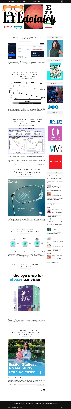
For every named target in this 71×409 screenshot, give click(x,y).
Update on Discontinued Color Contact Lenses (55, 201)
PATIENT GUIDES (26, 1)
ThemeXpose (14, 407)
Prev (39, 151)
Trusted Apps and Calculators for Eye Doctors (26, 38)
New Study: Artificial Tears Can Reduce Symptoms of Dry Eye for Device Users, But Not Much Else (26, 74)
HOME (9, 1)
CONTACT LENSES (19, 1)
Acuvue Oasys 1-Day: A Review (57, 184)
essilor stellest (25, 336)
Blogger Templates (19, 407)
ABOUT (43, 1)
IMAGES (39, 1)
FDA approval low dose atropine (25, 125)
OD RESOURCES (33, 1)
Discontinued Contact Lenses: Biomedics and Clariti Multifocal (26, 230)
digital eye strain (25, 78)
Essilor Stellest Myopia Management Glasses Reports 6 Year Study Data (26, 332)
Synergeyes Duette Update (56, 237)
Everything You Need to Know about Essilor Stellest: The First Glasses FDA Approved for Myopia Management (26, 172)
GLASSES (13, 1)
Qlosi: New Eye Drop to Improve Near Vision (26, 265)
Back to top (60, 407)
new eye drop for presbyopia (25, 268)
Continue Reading (41, 164)
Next (41, 151)
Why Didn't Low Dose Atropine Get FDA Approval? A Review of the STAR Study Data (26, 121)
